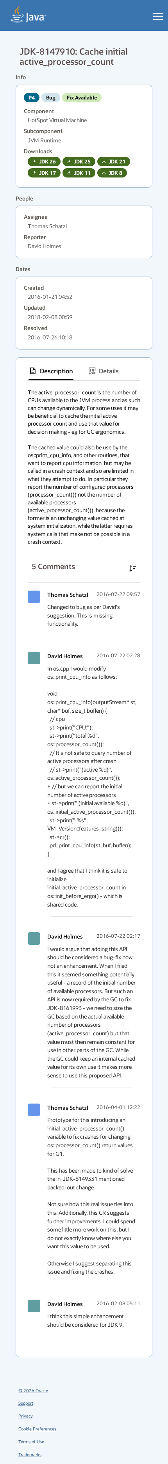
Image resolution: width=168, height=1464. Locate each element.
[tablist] (84, 371)
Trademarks (29, 1454)
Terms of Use (31, 1441)
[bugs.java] (28, 14)
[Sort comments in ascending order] (132, 568)
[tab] (51, 371)
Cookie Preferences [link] (37, 1429)
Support (25, 1403)
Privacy (25, 1416)
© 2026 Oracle (33, 1390)
